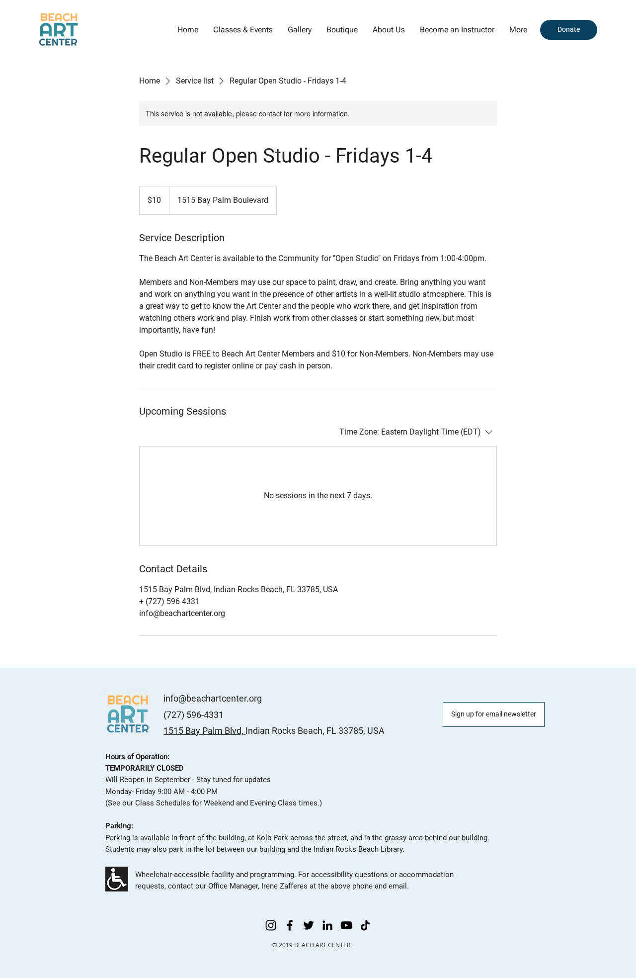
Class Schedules (162, 803)
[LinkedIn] (327, 925)
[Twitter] (309, 925)
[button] (299, 29)
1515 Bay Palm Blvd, (204, 730)
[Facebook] (290, 925)
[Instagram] (271, 925)
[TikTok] (365, 925)
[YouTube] (346, 925)
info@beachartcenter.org (212, 698)
